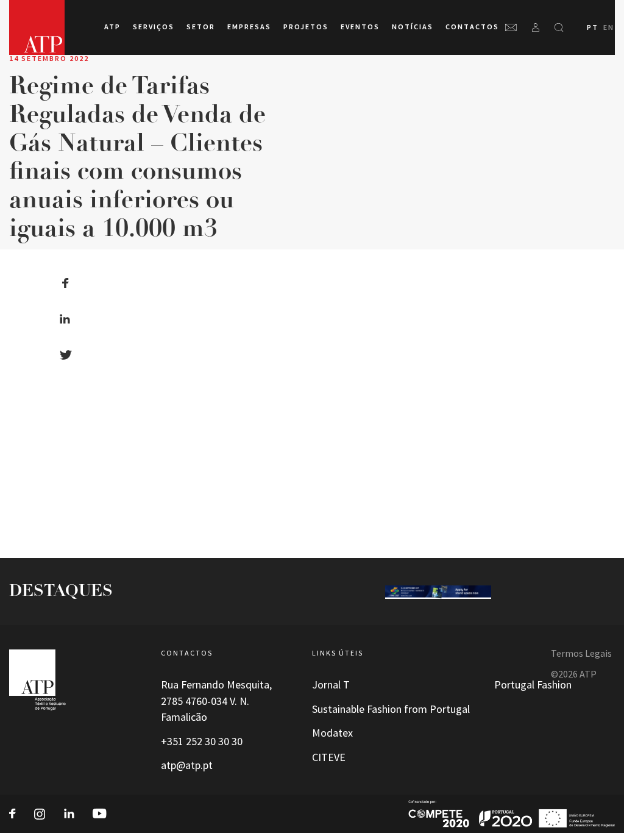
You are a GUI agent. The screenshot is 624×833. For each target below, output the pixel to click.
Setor (200, 27)
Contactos (472, 27)
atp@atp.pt (187, 765)
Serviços (153, 27)
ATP (112, 27)
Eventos (360, 27)
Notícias (412, 27)
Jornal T (331, 684)
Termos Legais (581, 653)
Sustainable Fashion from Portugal (391, 709)
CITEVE (329, 757)
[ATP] (37, 27)
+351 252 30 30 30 (202, 741)
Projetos (305, 27)
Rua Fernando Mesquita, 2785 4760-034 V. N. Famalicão (216, 700)
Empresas (249, 27)
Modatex (332, 733)
